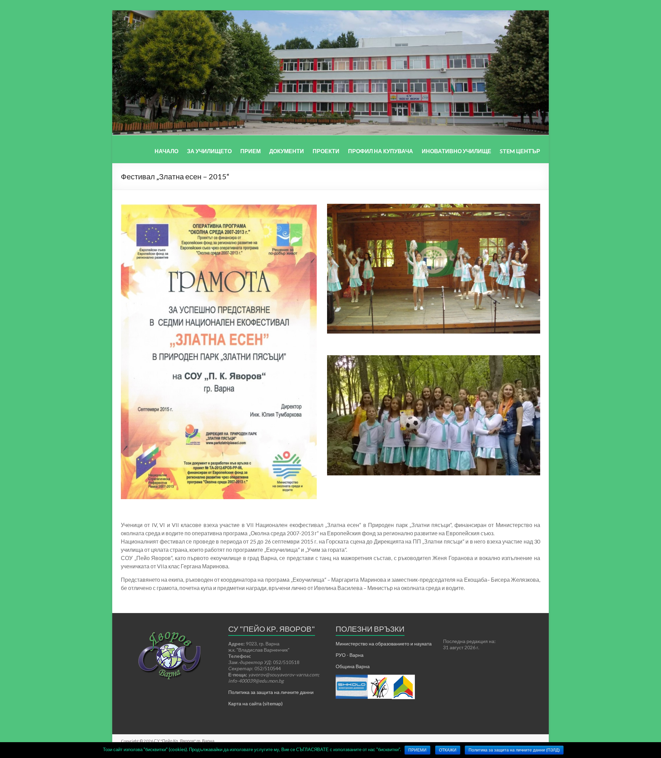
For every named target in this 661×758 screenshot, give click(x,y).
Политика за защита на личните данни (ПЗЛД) (514, 750)
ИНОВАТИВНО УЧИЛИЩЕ (456, 151)
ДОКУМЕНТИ (286, 151)
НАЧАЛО (166, 151)
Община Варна (353, 666)
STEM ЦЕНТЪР (520, 151)
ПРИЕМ (250, 151)
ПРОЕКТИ (326, 151)
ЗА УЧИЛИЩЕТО (209, 151)
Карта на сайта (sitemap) (255, 703)
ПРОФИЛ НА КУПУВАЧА (380, 151)
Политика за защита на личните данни (271, 692)
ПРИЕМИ (417, 750)
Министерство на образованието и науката (384, 643)
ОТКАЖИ (448, 750)
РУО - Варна (350, 655)
